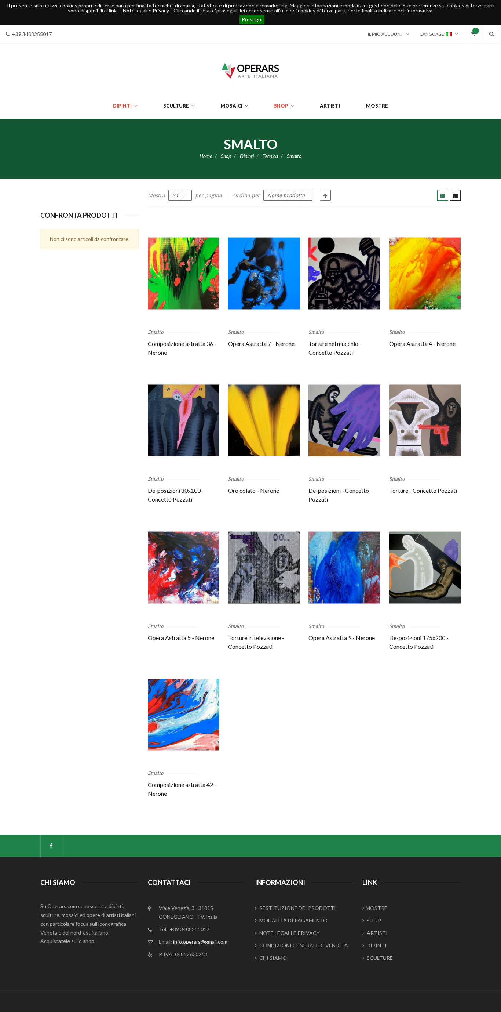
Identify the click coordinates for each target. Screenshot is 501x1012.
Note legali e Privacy (146, 10)
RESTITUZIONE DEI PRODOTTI (297, 908)
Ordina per (246, 195)
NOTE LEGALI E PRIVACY (289, 933)
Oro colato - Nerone (253, 490)
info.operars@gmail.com (200, 942)
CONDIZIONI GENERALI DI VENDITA (303, 945)
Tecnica (270, 156)
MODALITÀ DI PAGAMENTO (293, 920)
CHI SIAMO (272, 958)
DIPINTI (376, 945)
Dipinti (247, 156)
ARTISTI (377, 933)
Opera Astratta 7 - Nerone (261, 343)
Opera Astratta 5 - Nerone (181, 637)
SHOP (373, 920)
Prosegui (252, 19)
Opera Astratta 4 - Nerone (422, 343)
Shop (226, 156)
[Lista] (455, 195)
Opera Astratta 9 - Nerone (341, 637)
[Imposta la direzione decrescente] (325, 195)
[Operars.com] (250, 70)
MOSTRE (376, 908)
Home (206, 156)
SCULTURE (379, 958)
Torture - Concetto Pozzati (423, 490)
